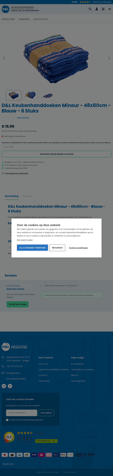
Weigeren (57, 248)
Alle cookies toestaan (32, 248)
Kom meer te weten (25, 240)
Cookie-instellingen (78, 248)
